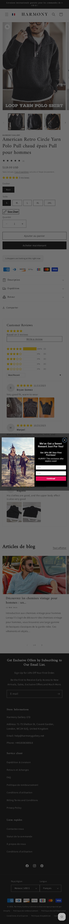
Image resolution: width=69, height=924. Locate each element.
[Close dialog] (64, 440)
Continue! (51, 478)
